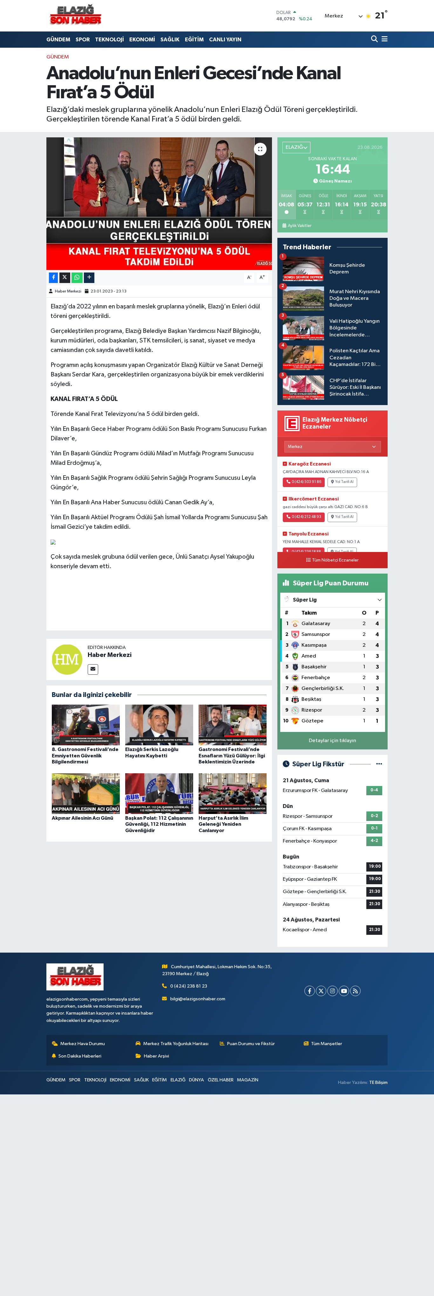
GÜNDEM (58, 39)
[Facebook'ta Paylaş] (53, 277)
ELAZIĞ (178, 1080)
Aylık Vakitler (299, 226)
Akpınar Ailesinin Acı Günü (82, 818)
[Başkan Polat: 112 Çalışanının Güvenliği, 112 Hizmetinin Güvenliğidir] (159, 793)
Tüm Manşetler (326, 1043)
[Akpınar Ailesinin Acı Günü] (86, 793)
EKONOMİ (142, 39)
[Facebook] (309, 991)
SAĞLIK (170, 39)
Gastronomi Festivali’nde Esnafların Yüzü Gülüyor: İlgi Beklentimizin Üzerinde (232, 755)
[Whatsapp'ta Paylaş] (77, 277)
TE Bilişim (378, 1082)
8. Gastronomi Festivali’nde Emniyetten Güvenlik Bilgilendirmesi (85, 755)
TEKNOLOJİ (109, 39)
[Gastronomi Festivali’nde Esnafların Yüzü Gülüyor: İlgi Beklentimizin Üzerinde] (233, 724)
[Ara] (375, 39)
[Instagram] (332, 991)
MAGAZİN (247, 1080)
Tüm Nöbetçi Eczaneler (335, 560)
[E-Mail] (93, 669)
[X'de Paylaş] (64, 277)
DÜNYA (196, 1080)
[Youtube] (344, 991)
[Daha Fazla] (89, 277)
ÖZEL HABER (221, 1080)
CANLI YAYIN (225, 39)
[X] (321, 991)
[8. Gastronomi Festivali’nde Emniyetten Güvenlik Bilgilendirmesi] (86, 724)
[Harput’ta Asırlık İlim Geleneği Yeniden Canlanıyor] (233, 793)
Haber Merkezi (68, 291)
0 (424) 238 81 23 (188, 986)
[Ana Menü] (383, 39)
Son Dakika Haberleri (79, 1056)
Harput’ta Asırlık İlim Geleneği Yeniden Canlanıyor (223, 824)
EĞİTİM (194, 39)
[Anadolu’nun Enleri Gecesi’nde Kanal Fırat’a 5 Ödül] (159, 203)
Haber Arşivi (156, 1056)
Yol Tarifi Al (344, 482)
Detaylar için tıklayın (332, 740)
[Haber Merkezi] (67, 659)
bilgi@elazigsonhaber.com (197, 998)
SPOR (83, 39)
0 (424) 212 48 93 (306, 517)
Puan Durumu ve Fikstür (251, 1043)
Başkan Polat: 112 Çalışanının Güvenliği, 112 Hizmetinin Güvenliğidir (159, 824)
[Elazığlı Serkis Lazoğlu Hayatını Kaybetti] (159, 724)
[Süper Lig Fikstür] (379, 764)
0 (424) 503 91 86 (306, 482)
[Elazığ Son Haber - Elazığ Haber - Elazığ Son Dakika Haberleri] (75, 15)
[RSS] (355, 991)
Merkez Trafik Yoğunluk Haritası (175, 1043)
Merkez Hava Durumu (82, 1043)
